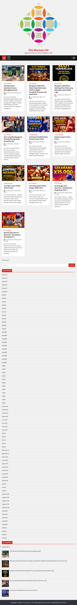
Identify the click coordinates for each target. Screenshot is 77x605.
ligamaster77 (5, 450)
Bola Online (7, 83)
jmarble (4, 484)
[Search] (73, 58)
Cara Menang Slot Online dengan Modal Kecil (37, 187)
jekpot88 (4, 332)
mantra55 (5, 420)
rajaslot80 (5, 511)
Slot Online (32, 83)
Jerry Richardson (9, 93)
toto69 (4, 433)
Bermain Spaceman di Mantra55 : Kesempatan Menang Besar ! (12, 235)
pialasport (4, 275)
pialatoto (4, 528)
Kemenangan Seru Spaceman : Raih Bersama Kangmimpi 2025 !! (63, 188)
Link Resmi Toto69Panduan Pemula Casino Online (38, 138)
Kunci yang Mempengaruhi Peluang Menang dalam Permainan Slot (13, 139)
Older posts (5, 260)
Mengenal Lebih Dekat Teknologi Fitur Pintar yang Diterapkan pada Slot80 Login (63, 89)
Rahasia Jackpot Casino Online (62, 138)
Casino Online (33, 134)
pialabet (4, 295)
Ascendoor (47, 602)
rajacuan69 (5, 457)
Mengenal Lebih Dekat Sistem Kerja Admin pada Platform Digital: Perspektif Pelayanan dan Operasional (38, 90)
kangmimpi (5, 406)
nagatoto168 (5, 494)
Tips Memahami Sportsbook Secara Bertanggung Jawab (10, 88)
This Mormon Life (38, 50)
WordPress (62, 602)
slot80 (3, 366)
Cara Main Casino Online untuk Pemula (12, 187)
